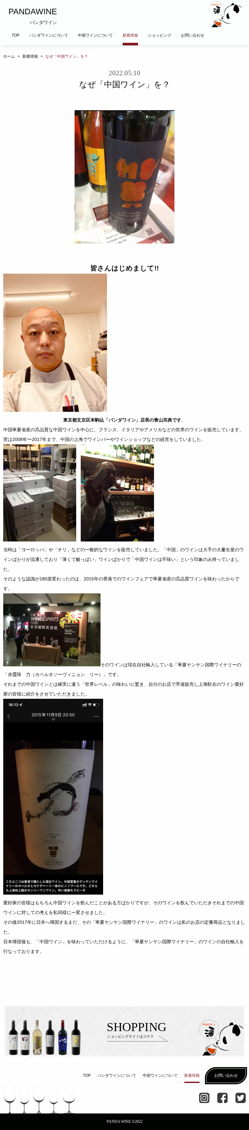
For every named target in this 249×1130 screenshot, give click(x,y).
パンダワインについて (48, 35)
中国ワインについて (95, 35)
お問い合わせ (192, 35)
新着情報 (130, 35)
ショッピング (159, 35)
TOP (15, 35)
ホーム (9, 56)
